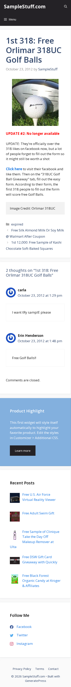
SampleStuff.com (25, 6)
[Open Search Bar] (65, 6)
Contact (53, 669)
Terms (39, 669)
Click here (14, 169)
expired (17, 224)
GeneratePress (35, 681)
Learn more (23, 451)
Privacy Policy (22, 669)
